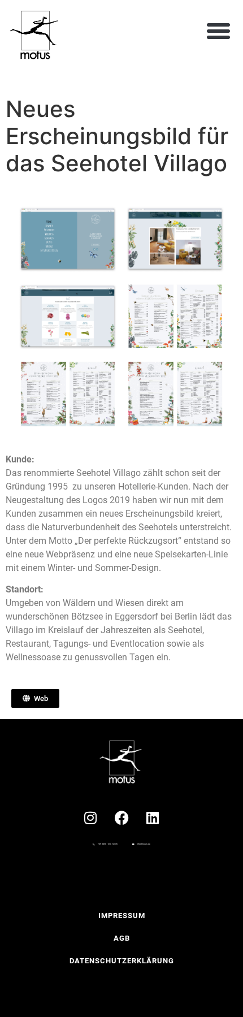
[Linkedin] (152, 817)
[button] (218, 31)
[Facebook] (121, 817)
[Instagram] (90, 817)
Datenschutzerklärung (122, 961)
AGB (122, 938)
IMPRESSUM (121, 915)
